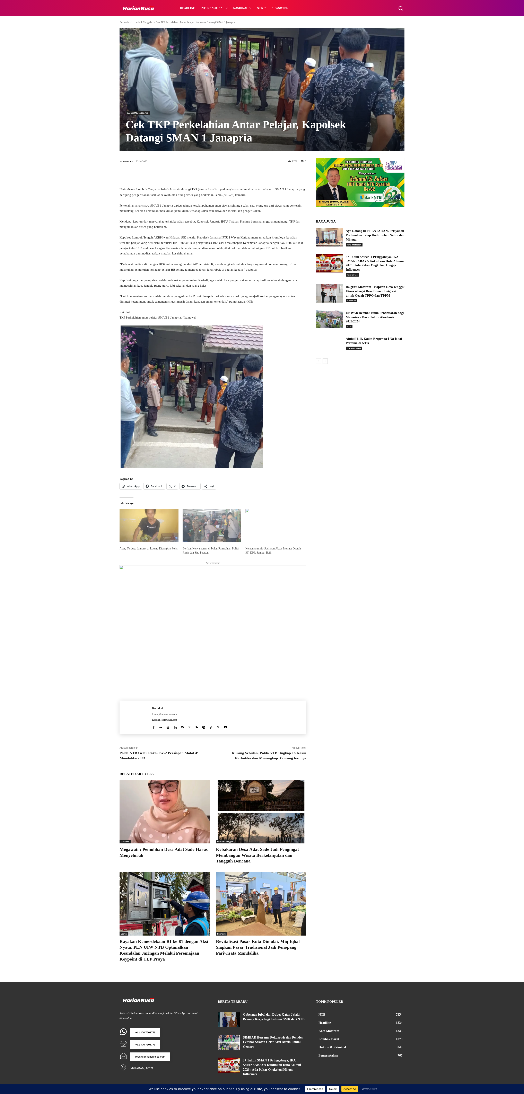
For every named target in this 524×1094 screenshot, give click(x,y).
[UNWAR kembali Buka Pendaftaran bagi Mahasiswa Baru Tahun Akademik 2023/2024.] (329, 319)
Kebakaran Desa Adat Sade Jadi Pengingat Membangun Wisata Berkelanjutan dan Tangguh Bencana (257, 855)
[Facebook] (194, 175)
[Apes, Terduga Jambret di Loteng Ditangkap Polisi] (149, 525)
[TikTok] (210, 726)
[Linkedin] (175, 726)
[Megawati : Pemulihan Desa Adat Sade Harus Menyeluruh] (165, 812)
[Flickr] (160, 726)
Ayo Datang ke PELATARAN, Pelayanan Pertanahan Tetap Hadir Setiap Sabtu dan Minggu (375, 235)
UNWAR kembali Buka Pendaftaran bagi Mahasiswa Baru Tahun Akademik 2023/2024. (375, 317)
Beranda (124, 22)
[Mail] (182, 726)
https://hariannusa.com (164, 714)
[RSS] (196, 726)
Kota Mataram (354, 244)
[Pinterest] (219, 175)
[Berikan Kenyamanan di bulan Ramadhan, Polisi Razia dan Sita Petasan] (212, 525)
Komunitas (352, 274)
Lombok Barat (354, 348)
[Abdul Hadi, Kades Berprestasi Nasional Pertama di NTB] (329, 345)
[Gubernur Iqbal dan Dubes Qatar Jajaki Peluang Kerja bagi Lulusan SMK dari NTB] (229, 1019)
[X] (207, 175)
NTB (349, 326)
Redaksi (128, 161)
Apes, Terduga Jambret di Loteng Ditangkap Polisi (149, 548)
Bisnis (124, 933)
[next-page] (325, 361)
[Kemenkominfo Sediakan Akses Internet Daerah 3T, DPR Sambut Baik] (274, 525)
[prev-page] (318, 361)
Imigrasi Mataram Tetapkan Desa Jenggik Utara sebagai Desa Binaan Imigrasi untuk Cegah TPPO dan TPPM (375, 291)
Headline (351, 300)
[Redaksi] (136, 717)
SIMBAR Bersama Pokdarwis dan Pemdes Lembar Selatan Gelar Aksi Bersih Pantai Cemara (273, 1042)
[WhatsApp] (231, 175)
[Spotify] (203, 726)
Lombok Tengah (142, 22)
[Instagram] (167, 726)
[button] (400, 8)
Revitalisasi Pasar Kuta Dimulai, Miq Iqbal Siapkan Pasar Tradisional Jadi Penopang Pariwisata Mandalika (258, 947)
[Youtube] (225, 726)
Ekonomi (125, 841)
